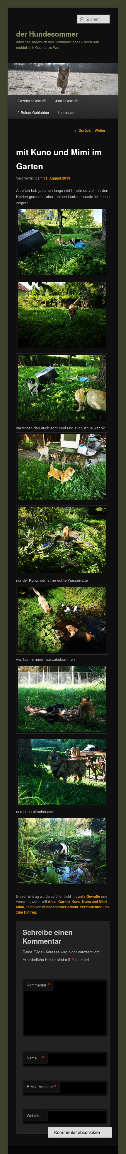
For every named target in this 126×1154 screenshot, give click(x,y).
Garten (64, 901)
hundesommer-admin (60, 906)
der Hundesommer (47, 34)
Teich (30, 906)
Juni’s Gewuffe (67, 100)
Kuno (75, 901)
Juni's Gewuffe (88, 896)
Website (33, 1115)
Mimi (20, 906)
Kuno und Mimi (94, 901)
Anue (52, 901)
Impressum (66, 112)
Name (35, 1058)
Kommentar (38, 985)
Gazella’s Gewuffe (32, 100)
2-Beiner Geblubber (33, 112)
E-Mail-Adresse (42, 1086)
